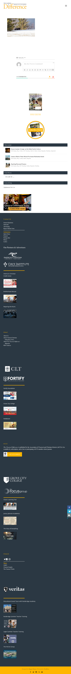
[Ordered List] (35, 70)
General (6, 236)
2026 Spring (13, 151)
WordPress (46, 669)
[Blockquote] (40, 70)
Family (39, 151)
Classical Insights (8, 567)
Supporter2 (53, 151)
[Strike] (32, 70)
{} (47, 69)
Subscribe (6, 224)
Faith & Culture (33, 151)
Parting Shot (7, 238)
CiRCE (5, 565)
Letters (5, 241)
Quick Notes (7, 234)
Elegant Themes (32, 669)
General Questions (8, 222)
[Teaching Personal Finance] (7, 165)
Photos (5, 240)
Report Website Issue (9, 228)
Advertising (7, 226)
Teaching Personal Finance (18, 164)
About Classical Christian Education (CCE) (10, 338)
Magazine (43, 151)
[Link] (45, 70)
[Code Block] (43, 70)
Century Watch (23, 158)
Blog (18, 151)
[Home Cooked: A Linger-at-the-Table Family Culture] (7, 150)
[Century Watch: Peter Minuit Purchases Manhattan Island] (7, 157)
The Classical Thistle (9, 569)
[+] (50, 69)
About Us (6, 336)
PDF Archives (7, 345)
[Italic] (27, 70)
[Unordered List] (37, 70)
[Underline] (30, 70)
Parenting (48, 151)
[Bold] (24, 70)
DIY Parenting (26, 151)
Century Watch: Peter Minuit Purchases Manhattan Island (27, 156)
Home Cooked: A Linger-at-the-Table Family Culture (26, 149)
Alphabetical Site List (9, 187)
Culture (21, 151)
